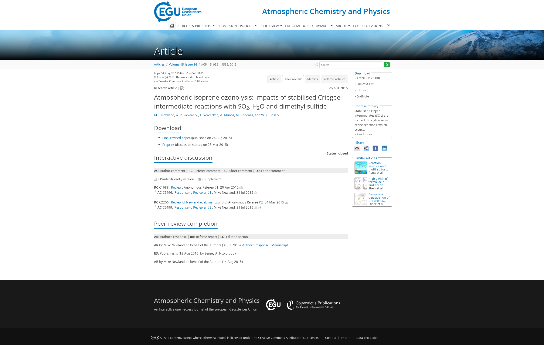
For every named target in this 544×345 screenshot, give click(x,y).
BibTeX (361, 90)
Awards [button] (323, 26)
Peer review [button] (270, 26)
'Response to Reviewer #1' (193, 192)
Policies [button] (247, 26)
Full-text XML (366, 84)
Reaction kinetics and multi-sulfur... (378, 166)
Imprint (346, 338)
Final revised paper (176, 138)
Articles (159, 64)
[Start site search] (387, 64)
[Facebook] (375, 148)
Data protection (367, 338)
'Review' (176, 187)
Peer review (293, 79)
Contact (330, 338)
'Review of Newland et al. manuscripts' (198, 202)
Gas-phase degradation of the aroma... (379, 197)
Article (274, 79)
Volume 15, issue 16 (183, 64)
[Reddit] (366, 148)
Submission (227, 26)
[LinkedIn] (384, 148)
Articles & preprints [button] (194, 26)
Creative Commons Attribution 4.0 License (288, 338)
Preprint (168, 144)
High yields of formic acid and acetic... (378, 182)
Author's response (255, 245)
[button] (317, 64)
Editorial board (299, 26)
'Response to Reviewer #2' (193, 207)
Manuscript (279, 245)
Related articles (334, 79)
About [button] (341, 26)
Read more (364, 134)
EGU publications (367, 26)
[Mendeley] (357, 148)
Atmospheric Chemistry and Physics (326, 11)
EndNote (363, 96)
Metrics (312, 79)
